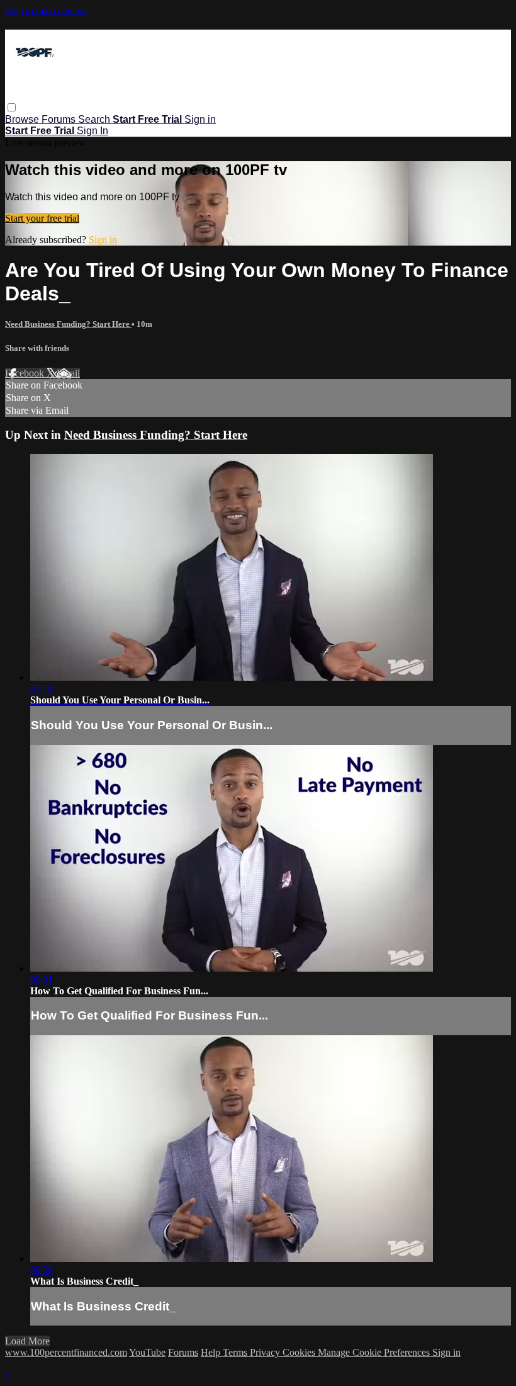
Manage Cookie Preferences (375, 1352)
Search (95, 119)
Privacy (266, 1352)
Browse (23, 119)
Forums (60, 119)
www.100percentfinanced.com (66, 1352)
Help (212, 1352)
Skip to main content (46, 10)
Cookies (300, 1352)
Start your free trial (42, 218)
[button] (12, 107)
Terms (236, 1352)
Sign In (92, 130)
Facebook (26, 373)
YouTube (147, 1352)
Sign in (200, 119)
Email (68, 373)
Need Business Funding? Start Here (68, 324)
